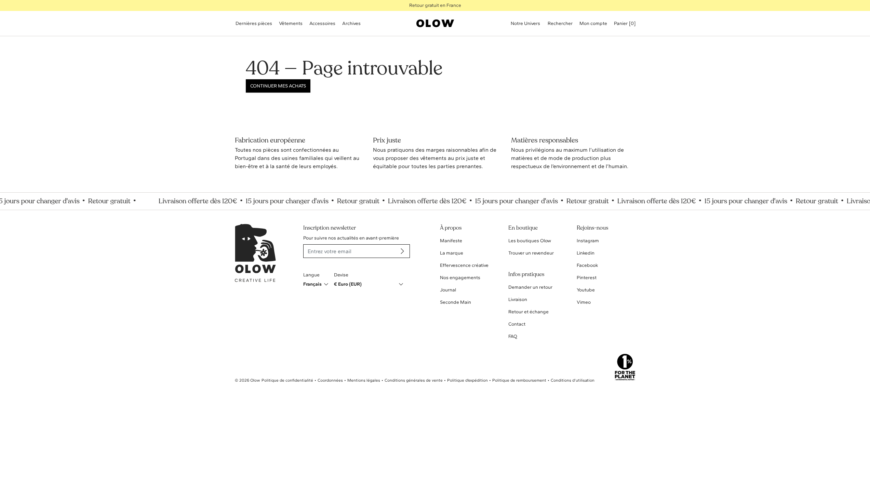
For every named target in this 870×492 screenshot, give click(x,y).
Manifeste (451, 241)
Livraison (517, 299)
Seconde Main (455, 302)
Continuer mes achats (278, 86)
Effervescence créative (464, 265)
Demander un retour (530, 287)
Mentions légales (363, 380)
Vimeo (584, 302)
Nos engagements (460, 278)
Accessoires (322, 23)
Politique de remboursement (519, 380)
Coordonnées (330, 380)
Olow (255, 380)
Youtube (586, 290)
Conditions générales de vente (414, 380)
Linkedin (585, 253)
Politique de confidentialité (287, 380)
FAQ (512, 336)
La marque (451, 253)
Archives (351, 23)
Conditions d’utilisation (572, 380)
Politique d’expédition (467, 380)
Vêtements (291, 23)
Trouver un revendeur (531, 253)
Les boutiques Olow (529, 241)
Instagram (588, 241)
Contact (516, 324)
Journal (448, 290)
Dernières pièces (254, 23)
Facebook (587, 265)
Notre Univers (525, 23)
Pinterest (587, 278)
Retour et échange (528, 312)
